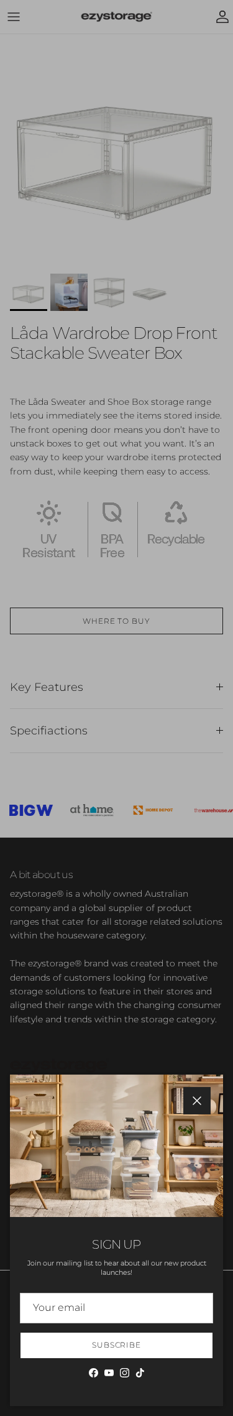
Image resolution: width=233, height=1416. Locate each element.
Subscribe (117, 1344)
